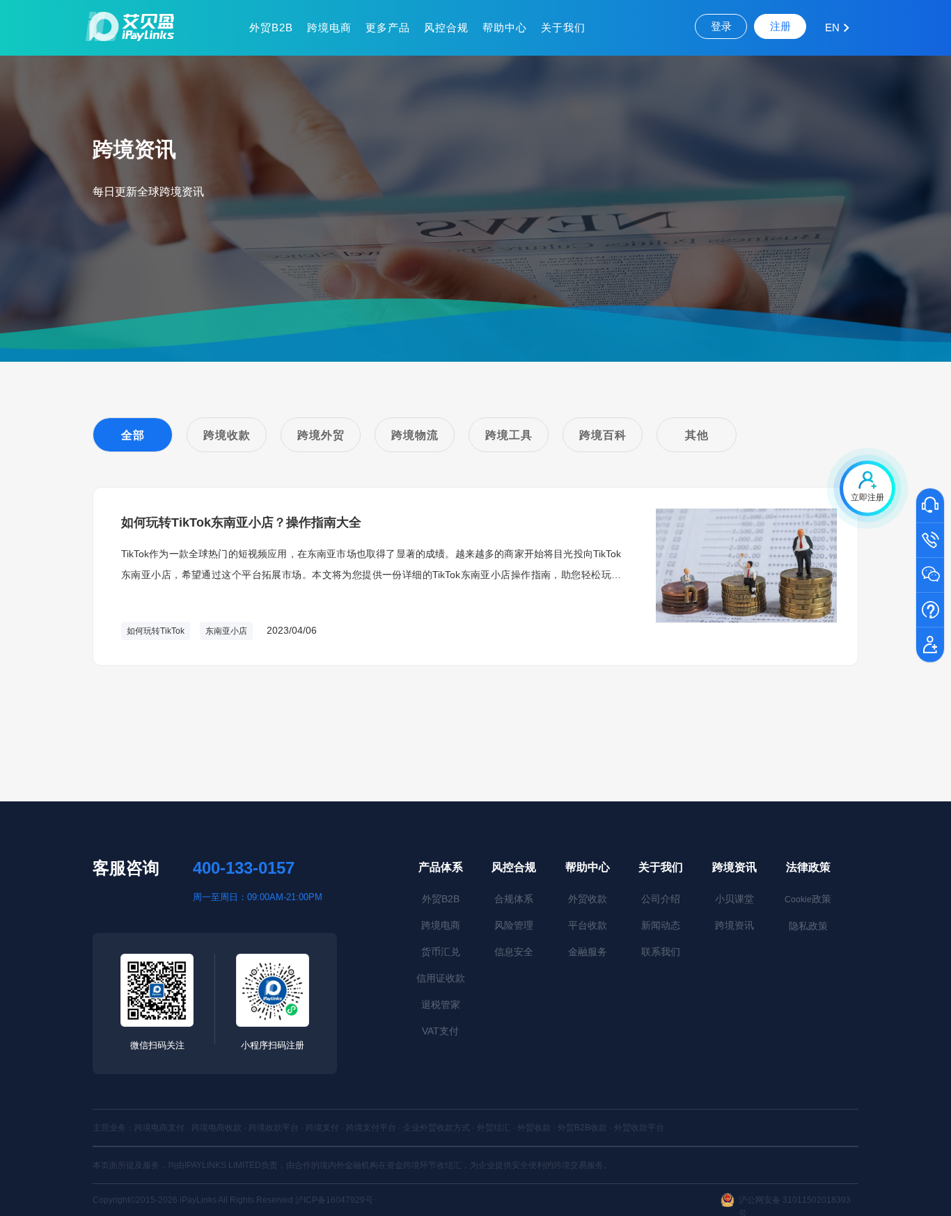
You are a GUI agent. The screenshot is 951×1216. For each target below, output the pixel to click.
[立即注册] (930, 645)
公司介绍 (660, 898)
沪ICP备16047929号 (334, 1200)
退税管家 (440, 1004)
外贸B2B (271, 27)
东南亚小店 (226, 631)
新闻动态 (660, 925)
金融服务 (587, 951)
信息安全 (513, 951)
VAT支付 (440, 1031)
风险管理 (513, 925)
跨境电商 (329, 27)
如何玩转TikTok (155, 631)
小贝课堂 (734, 898)
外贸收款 (587, 898)
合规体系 (513, 898)
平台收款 (587, 925)
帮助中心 (504, 27)
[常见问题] (930, 611)
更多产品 (388, 27)
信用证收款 (440, 978)
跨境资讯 (734, 867)
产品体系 (440, 867)
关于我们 (563, 27)
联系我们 (660, 951)
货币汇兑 (440, 951)
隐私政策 (808, 925)
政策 (808, 898)
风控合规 (446, 27)
